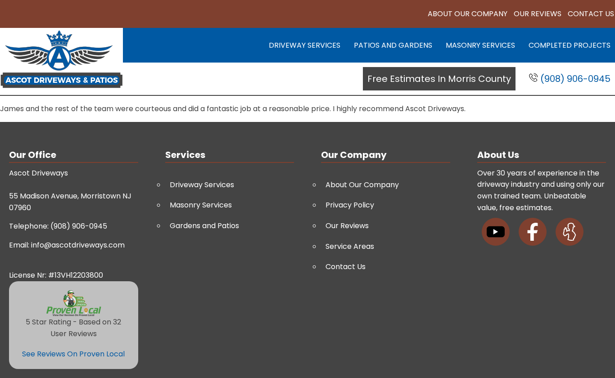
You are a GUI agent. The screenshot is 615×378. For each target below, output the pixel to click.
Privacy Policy (350, 205)
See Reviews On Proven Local (73, 354)
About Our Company (467, 14)
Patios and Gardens (393, 45)
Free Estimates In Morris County (439, 78)
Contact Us (591, 14)
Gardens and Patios (204, 225)
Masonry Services (480, 45)
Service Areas (350, 246)
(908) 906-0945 (574, 78)
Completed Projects (569, 45)
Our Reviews (537, 14)
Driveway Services (304, 45)
